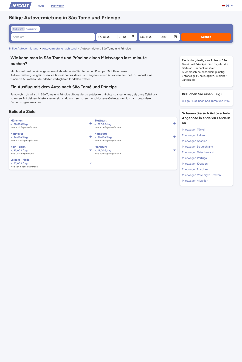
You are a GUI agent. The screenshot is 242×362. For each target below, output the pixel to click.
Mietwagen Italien (193, 135)
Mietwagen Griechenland (198, 152)
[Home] (20, 5)
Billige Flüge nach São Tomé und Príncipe (206, 101)
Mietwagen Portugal (194, 158)
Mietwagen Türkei (193, 129)
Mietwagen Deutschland (197, 146)
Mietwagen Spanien (194, 141)
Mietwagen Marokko (195, 169)
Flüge (41, 5)
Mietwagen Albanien (195, 180)
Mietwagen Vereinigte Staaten (201, 175)
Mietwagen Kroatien (195, 163)
